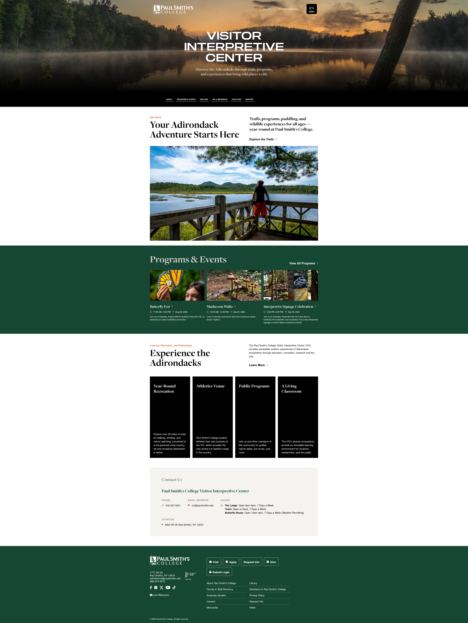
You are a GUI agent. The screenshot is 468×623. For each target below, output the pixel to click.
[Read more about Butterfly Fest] (177, 285)
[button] (312, 9)
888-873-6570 (157, 581)
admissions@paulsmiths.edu (165, 578)
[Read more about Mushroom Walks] (234, 285)
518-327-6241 (173, 505)
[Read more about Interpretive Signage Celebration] (291, 285)
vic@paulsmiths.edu (203, 505)
